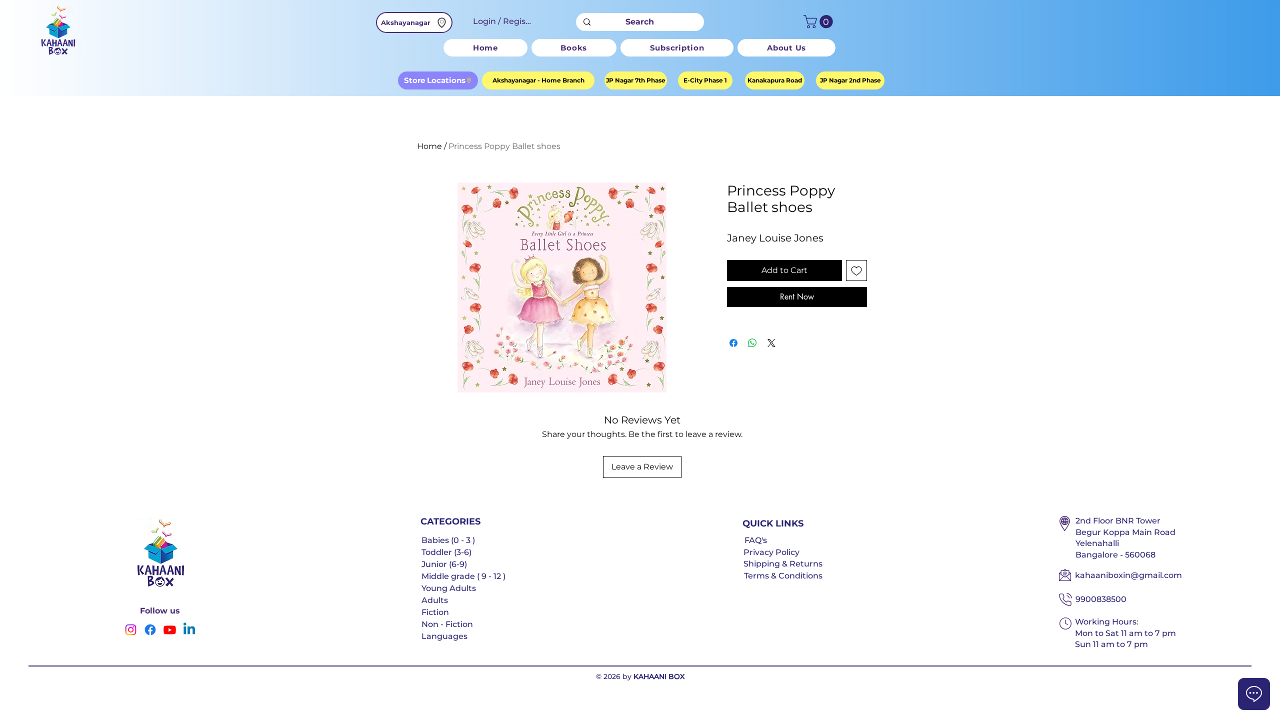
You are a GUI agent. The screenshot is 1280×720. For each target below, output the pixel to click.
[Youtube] (169, 629)
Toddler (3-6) (447, 552)
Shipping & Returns (783, 563)
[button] (820, 21)
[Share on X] (772, 343)
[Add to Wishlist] (856, 270)
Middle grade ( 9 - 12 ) (464, 576)
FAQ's (755, 540)
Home (429, 146)
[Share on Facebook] (734, 343)
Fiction (435, 612)
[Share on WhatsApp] (752, 343)
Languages (445, 636)
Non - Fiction (447, 624)
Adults (435, 600)
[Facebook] (150, 629)
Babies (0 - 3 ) (448, 540)
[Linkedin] (189, 629)
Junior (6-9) (444, 564)
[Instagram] (131, 629)
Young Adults (449, 588)
